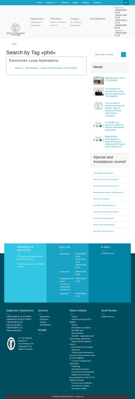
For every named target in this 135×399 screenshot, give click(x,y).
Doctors (64, 2)
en (126, 2)
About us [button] (50, 2)
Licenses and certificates (81, 383)
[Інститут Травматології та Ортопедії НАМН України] (16, 22)
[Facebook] (108, 2)
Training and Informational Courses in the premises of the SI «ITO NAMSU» (82, 355)
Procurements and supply (82, 347)
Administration (77, 333)
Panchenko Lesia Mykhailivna (33, 61)
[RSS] (120, 2)
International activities (80, 386)
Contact (97, 2)
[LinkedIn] (53, 336)
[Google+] (45, 336)
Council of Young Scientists (82, 372)
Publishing (75, 366)
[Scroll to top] (128, 392)
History (74, 325)
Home (39, 2)
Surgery (42, 322)
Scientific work (77, 330)
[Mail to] (7, 392)
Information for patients (81, 328)
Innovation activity (78, 388)
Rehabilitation (45, 325)
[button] (39, 22)
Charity (74, 316)
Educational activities (80, 369)
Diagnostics (44, 316)
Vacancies (75, 350)
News (75, 2)
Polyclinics (43, 319)
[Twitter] (114, 2)
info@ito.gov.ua (107, 253)
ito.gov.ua (79, 396)
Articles (85, 2)
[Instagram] (49, 336)
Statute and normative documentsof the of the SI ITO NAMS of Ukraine (82, 377)
